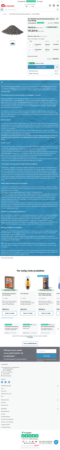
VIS (55, 71)
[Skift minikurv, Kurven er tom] (57, 5)
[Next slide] (58, 2)
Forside (5, 14)
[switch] (29, 6)
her (42, 360)
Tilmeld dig (46, 356)
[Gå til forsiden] (7, 5)
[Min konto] (54, 5)
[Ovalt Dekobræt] (27, 282)
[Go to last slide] (1, 2)
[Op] (32, 44)
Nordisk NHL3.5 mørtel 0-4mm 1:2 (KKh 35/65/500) (45, 294)
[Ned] (32, 45)
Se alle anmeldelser (29, 343)
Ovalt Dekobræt (24, 293)
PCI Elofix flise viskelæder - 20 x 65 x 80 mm (9, 294)
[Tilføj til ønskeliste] (57, 67)
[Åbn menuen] (2, 9)
